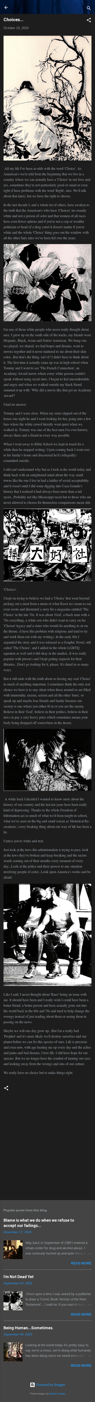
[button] (88, 20)
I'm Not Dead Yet (19, 1276)
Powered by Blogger (50, 1385)
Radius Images (57, 1393)
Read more (81, 1263)
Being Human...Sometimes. (28, 1327)
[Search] (88, 9)
